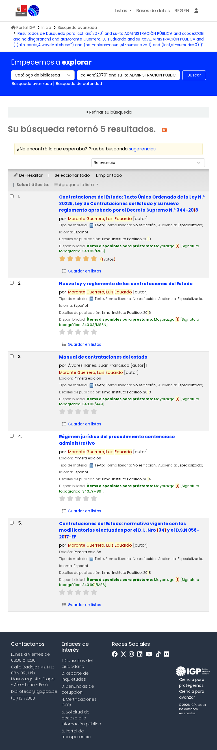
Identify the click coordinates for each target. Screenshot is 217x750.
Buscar (194, 75)
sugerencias (142, 149)
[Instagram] (133, 654)
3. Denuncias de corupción (78, 689)
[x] (125, 654)
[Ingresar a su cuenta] (196, 11)
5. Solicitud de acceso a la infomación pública (81, 718)
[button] (123, 11)
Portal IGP (25, 27)
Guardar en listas (84, 271)
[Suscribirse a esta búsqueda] (164, 130)
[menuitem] (181, 11)
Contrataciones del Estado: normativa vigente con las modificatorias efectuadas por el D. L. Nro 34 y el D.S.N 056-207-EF (129, 530)
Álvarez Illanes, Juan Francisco (106, 365)
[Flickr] (168, 654)
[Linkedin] (141, 654)
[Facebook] (116, 654)
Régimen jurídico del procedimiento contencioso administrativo (117, 440)
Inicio (46, 27)
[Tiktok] (160, 654)
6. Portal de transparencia (76, 734)
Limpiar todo (109, 175)
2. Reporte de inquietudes (75, 676)
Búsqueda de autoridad (79, 83)
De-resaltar (30, 175)
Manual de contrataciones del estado (103, 357)
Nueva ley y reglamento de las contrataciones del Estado (126, 284)
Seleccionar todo (72, 175)
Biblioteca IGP (34, 10)
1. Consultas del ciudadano (77, 663)
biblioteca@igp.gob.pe (34, 691)
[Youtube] (150, 654)
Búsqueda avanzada (77, 27)
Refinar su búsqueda (110, 112)
